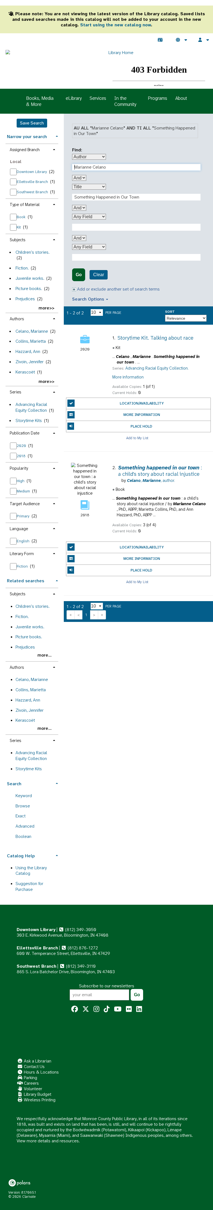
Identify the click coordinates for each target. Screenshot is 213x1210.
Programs (157, 98)
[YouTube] (117, 1009)
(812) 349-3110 (80, 966)
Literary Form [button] (22, 553)
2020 (22, 445)
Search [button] (14, 784)
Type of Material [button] (25, 204)
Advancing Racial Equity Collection (31, 407)
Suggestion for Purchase (29, 886)
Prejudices (25, 299)
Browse (23, 806)
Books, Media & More (40, 101)
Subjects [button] (17, 240)
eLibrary (74, 98)
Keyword (24, 796)
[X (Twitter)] (85, 1009)
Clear (98, 274)
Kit (19, 227)
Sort (170, 312)
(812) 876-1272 (82, 948)
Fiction (23, 566)
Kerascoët (25, 372)
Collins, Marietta (31, 341)
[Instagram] (96, 1009)
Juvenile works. (30, 278)
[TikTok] (107, 1009)
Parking (30, 1078)
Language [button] (19, 529)
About (181, 98)
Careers (31, 1083)
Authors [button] (17, 319)
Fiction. (22, 268)
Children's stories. (32, 252)
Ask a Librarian (37, 1061)
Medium (24, 491)
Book (22, 216)
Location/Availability (142, 403)
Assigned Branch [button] (25, 149)
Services (98, 98)
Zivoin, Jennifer (30, 362)
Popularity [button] (19, 468)
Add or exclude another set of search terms (118, 289)
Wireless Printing (39, 1100)
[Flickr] (129, 1009)
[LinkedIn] (139, 1009)
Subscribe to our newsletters (106, 986)
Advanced (25, 826)
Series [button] (15, 392)
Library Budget (37, 1094)
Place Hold (141, 426)
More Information (141, 414)
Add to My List (137, 438)
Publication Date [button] (24, 433)
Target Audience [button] (25, 504)
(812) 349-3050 (80, 929)
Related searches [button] (25, 581)
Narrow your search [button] (27, 136)
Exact (21, 816)
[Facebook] (74, 1009)
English (24, 540)
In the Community (125, 101)
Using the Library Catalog (31, 870)
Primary (24, 516)
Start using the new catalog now (115, 25)
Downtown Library (32, 171)
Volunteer (32, 1089)
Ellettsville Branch (33, 181)
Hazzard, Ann (28, 351)
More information (128, 377)
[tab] (32, 136)
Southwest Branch (33, 191)
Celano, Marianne (32, 331)
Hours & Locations (41, 1072)
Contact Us (34, 1066)
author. (151, 480)
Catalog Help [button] (21, 856)
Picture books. (29, 288)
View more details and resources (48, 1141)
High (21, 480)
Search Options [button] (88, 299)
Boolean (23, 836)
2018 (22, 455)
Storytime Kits (29, 420)
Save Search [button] (32, 123)
